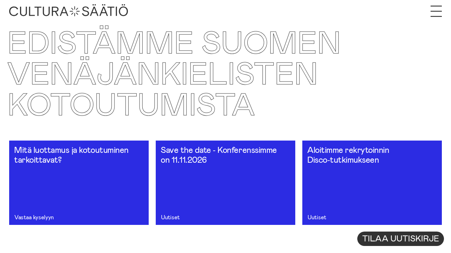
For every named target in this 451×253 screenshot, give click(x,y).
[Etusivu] (68, 11)
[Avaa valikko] (436, 11)
